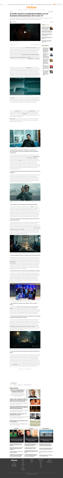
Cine (10, 384)
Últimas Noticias (40, 4)
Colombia (21, 4)
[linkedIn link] (15, 465)
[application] (25, 32)
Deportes (44, 4)
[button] (1, 4)
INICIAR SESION (60, 4)
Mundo (36, 4)
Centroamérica (32, 4)
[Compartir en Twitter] (34, 44)
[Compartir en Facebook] (32, 44)
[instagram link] (15, 464)
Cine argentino (15, 384)
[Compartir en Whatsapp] (30, 44)
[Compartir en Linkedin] (35, 44)
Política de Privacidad (49, 462)
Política (47, 4)
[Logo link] (31, 7)
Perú (29, 4)
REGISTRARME (54, 4)
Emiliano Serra (20, 384)
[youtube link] (12, 465)
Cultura (11, 11)
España (24, 4)
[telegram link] (14, 465)
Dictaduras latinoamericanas (27, 384)
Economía (49, 4)
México (27, 4)
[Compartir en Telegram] (37, 44)
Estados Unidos (17, 4)
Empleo (32, 462)
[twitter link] (14, 464)
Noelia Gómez (14, 21)
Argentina (13, 4)
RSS (22, 470)
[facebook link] (12, 464)
